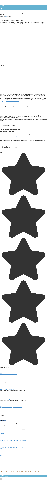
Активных (3, 426)
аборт (30, 471)
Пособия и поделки (3, 8)
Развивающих (4, 424)
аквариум (6, 472)
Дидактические (2, 462)
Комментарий (2, 415)
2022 (17, 471)
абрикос (32, 471)
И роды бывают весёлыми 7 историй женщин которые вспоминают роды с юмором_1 (11, 447)
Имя (0, 410)
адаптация (43, 471)
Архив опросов (3, 433)
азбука (3, 472)
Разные (2, 9)
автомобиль (39, 471)
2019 (15, 471)
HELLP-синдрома (25, 471)
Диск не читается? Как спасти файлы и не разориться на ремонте (8, 374)
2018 (13, 471)
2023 (19, 471)
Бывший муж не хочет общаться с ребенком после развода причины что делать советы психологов (13, 440)
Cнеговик (22, 471)
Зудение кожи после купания (4, 461)
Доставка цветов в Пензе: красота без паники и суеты (7, 389)
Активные (2, 5)
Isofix (28, 471)
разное (6, 16)
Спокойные (2, 6)
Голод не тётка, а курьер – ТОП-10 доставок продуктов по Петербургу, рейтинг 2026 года (11, 407)
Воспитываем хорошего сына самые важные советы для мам (8, 454)
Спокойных (3, 425)
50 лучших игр (9, 471)
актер (8, 472)
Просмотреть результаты (23, 430)
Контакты (2, 475)
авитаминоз (35, 471)
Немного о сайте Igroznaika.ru (5, 476)
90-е (11, 471)
